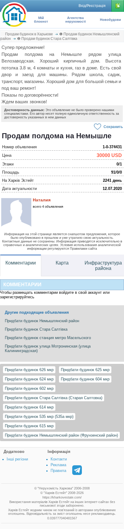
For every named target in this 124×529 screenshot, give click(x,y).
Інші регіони (17, 459)
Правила (58, 470)
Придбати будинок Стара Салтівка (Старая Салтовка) (53, 398)
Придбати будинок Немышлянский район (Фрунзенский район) (61, 435)
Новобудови (110, 19)
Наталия (42, 199)
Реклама (58, 465)
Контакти (59, 459)
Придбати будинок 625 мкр (85, 369)
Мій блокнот (41, 19)
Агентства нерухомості (75, 19)
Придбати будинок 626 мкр (29, 369)
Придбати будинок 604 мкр (85, 379)
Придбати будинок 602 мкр (29, 388)
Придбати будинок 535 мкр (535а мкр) (39, 416)
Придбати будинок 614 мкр (29, 407)
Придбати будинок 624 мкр (29, 379)
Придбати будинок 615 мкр (29, 426)
